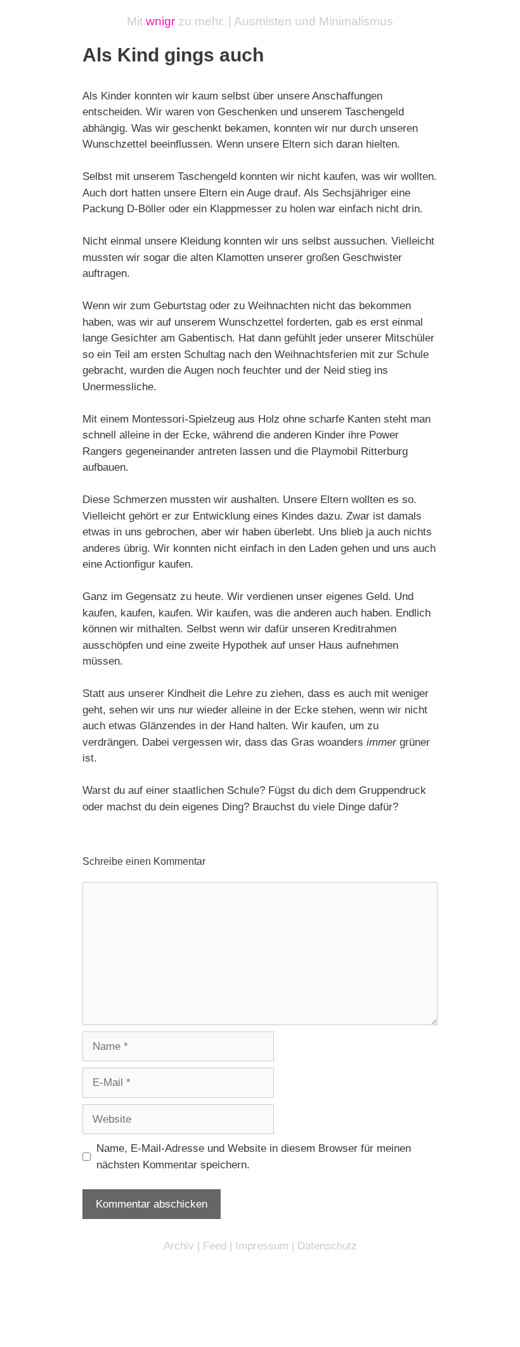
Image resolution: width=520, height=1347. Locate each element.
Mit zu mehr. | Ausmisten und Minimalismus (260, 21)
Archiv (179, 1246)
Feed (214, 1246)
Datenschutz (327, 1246)
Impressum (262, 1246)
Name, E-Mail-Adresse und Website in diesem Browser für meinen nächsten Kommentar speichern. (253, 1156)
